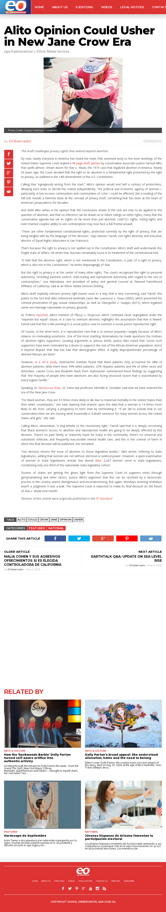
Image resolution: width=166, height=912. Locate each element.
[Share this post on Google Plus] (8, 173)
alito (21, 519)
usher (78, 519)
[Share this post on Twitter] (8, 163)
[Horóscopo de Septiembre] (42, 805)
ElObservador (20, 141)
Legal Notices (132, 7)
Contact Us (101, 881)
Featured (37, 528)
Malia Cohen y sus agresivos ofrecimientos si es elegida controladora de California (32, 561)
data (98, 460)
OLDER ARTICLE (17, 552)
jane (53, 519)
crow (43, 519)
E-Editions (84, 7)
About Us (60, 7)
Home (39, 7)
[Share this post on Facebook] (8, 154)
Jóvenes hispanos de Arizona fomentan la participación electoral (119, 837)
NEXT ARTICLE (150, 552)
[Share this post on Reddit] (8, 191)
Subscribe (128, 881)
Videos (106, 7)
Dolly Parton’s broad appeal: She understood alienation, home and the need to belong (121, 756)
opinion (65, 519)
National (56, 528)
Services (115, 881)
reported (42, 315)
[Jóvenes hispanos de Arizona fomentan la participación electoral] (123, 805)
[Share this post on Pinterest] (8, 182)
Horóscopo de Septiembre (25, 835)
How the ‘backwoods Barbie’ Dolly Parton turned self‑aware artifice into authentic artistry (37, 758)
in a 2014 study (45, 362)
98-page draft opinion (86, 163)
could (32, 519)
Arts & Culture (14, 750)
